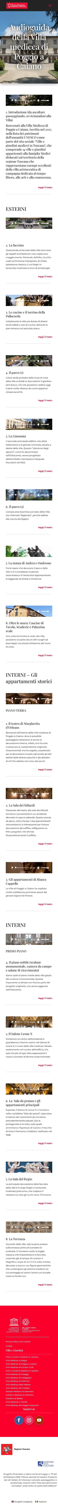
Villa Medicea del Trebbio (18, 1388)
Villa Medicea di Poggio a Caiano (21, 1364)
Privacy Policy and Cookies (18, 1341)
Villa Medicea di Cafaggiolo (18, 1378)
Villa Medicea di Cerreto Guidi (20, 1367)
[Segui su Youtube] (39, 1420)
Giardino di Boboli (14, 1398)
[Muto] (38, 100)
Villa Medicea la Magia (16, 1360)
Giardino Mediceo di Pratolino (20, 1395)
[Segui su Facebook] (18, 1420)
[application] (29, 100)
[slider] (44, 100)
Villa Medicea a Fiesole (16, 1402)
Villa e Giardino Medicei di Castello (22, 1371)
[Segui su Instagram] (29, 1420)
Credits (9, 1346)
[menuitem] (22, 1502)
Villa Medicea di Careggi (17, 1374)
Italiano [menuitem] (43, 1501)
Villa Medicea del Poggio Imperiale (22, 1405)
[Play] (12, 100)
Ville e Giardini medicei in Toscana (22, 1357)
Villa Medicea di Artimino (18, 1381)
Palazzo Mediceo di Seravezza (20, 1391)
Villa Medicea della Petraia (18, 1384)
